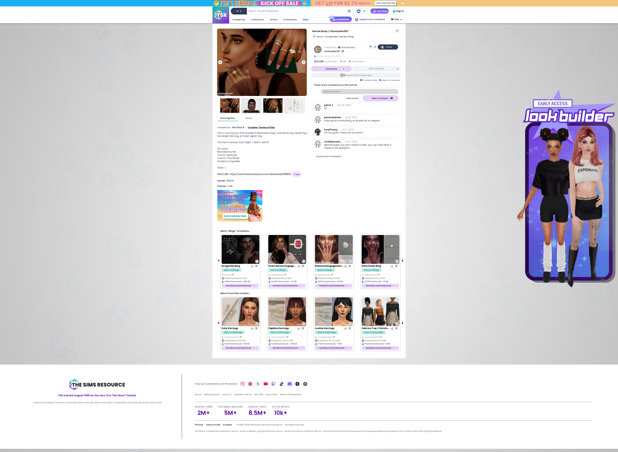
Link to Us (226, 394)
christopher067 (332, 51)
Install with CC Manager (359, 75)
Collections (257, 19)
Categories (238, 19)
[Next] (304, 62)
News (306, 19)
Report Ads (271, 394)
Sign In (400, 11)
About (198, 394)
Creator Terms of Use (261, 127)
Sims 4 (320, 36)
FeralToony (330, 129)
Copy (297, 174)
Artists (273, 19)
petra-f (328, 105)
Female (342, 36)
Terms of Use (213, 424)
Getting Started (212, 394)
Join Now (382, 11)
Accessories (331, 36)
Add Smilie (352, 98)
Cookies (227, 424)
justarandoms (332, 117)
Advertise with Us (243, 394)
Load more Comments (328, 156)
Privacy (199, 424)
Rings (351, 36)
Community (290, 19)
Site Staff (258, 394)
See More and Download (238, 285)
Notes (248, 118)
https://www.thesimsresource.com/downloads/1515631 (260, 174)
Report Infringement (290, 394)
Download (331, 68)
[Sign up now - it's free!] (239, 205)
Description (227, 118)
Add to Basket (376, 68)
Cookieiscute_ (333, 141)
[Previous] (220, 62)
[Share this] (375, 47)
